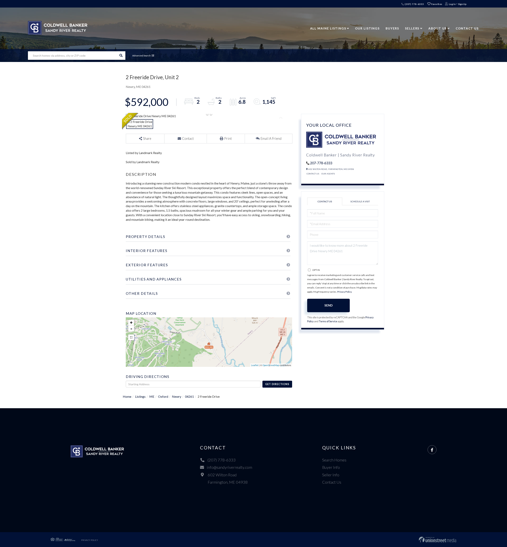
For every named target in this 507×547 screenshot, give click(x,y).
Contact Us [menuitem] (467, 28)
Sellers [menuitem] (412, 28)
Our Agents (328, 173)
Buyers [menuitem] (392, 28)
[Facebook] (432, 449)
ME (151, 396)
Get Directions (277, 384)
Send (328, 305)
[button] (121, 55)
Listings (140, 396)
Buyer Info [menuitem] (331, 467)
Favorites (436, 4)
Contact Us (313, 173)
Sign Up (462, 4)
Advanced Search (141, 55)
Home (127, 396)
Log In (452, 4)
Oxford (163, 396)
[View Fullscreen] (131, 337)
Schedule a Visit (360, 201)
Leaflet (254, 365)
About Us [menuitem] (437, 28)
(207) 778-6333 (414, 4)
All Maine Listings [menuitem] (328, 28)
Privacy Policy (344, 291)
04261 (189, 396)
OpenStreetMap (270, 365)
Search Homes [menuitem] (334, 460)
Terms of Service (328, 321)
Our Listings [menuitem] (367, 28)
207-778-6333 (321, 163)
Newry (176, 396)
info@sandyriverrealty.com (229, 467)
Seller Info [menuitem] (330, 474)
